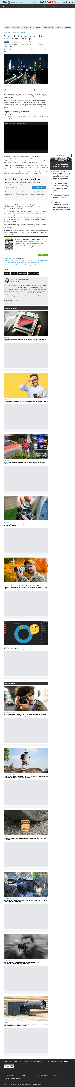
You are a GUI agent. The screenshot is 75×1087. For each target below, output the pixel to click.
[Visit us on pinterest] (50, 2)
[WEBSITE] (17, 281)
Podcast (59, 27)
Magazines (55, 6)
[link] (9, 244)
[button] (72, 2)
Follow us (37, 89)
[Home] (4, 6)
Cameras (9, 6)
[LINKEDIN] (14, 281)
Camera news (16, 27)
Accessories (17, 6)
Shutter (14, 273)
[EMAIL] (19, 281)
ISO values (44, 218)
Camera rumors (27, 27)
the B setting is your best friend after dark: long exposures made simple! (27, 260)
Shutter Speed (22, 273)
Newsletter (45, 89)
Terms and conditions (9, 1072)
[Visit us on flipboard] (52, 2)
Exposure (23, 32)
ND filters (27, 161)
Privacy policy (41, 1072)
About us (23, 1075)
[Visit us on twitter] (43, 2)
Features (6, 41)
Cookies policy (57, 1072)
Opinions (38, 27)
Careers (56, 1075)
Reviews (37, 6)
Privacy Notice (8, 193)
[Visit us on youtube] (48, 2)
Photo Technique (15, 32)
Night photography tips (11, 258)
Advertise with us (8, 1075)
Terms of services (23, 191)
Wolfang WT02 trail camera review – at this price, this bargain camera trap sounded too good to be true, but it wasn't (61, 187)
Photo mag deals (48, 27)
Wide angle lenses (17, 156)
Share (7, 89)
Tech (24, 6)
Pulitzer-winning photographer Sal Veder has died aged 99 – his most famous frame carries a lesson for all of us (61, 165)
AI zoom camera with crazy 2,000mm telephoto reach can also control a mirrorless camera (61, 196)
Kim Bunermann (15, 41)
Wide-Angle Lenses (33, 273)
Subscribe (59, 2)
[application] (26, 137)
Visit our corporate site (62, 1061)
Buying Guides (45, 6)
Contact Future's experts (27, 1072)
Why (6, 260)
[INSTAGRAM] (12, 281)
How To (30, 6)
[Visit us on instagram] (45, 2)
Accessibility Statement (43, 1075)
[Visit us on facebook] (41, 2)
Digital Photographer (33, 41)
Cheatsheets (68, 27)
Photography (7, 32)
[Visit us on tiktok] (55, 2)
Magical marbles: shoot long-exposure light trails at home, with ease (23, 262)
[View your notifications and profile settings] (69, 2)
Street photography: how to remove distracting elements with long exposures (26, 265)
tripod (11, 116)
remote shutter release (22, 116)
